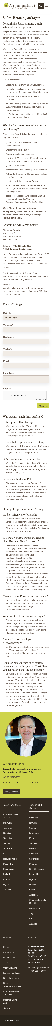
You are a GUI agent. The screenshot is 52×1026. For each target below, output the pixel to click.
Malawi (6, 874)
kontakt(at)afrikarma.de (21, 249)
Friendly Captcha (40, 399)
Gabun (32, 890)
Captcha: (8, 388)
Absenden (43, 405)
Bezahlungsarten (11, 978)
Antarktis (7, 890)
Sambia (6, 843)
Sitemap (7, 1008)
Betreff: (7, 313)
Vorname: (8, 325)
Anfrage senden (11, 791)
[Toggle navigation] (47, 5)
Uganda (6, 884)
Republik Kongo (10, 859)
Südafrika (7, 848)
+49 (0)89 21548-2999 (21, 246)
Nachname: (9, 337)
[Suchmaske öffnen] (41, 6)
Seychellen (34, 859)
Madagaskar (9, 869)
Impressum (8, 952)
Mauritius (33, 864)
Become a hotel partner (10, 1001)
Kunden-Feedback (11, 973)
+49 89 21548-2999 (11, 777)
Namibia (7, 833)
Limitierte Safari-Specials (10, 816)
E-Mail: (7, 361)
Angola (32, 913)
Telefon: (7, 349)
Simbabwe (8, 838)
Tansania (7, 828)
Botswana (7, 823)
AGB (5, 962)
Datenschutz (9, 957)
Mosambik (8, 864)
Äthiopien (33, 895)
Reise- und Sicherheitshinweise (12, 984)
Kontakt (6, 947)
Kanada (32, 918)
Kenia (5, 853)
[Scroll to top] (46, 1020)
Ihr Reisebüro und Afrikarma (11, 993)
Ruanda (6, 879)
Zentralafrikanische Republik (37, 901)
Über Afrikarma (10, 968)
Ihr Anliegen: (9, 373)
